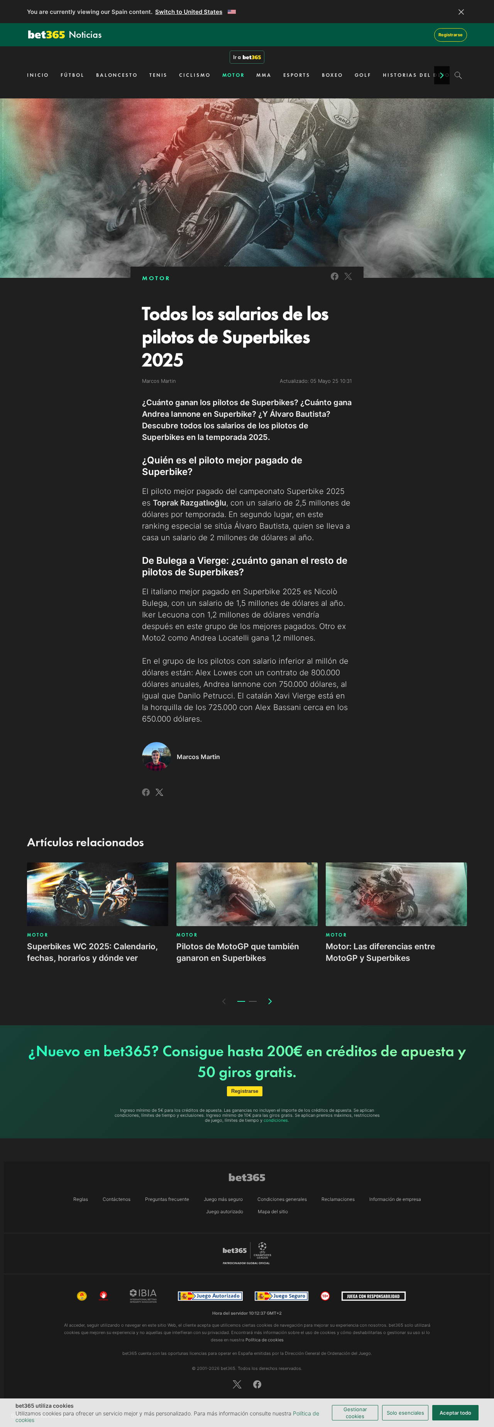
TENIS (158, 75)
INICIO (38, 75)
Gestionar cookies (355, 1412)
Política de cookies (264, 1339)
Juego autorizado (224, 1211)
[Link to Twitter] (348, 281)
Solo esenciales (405, 1413)
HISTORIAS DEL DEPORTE (422, 75)
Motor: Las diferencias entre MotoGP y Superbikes (380, 952)
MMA (264, 75)
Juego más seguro (223, 1199)
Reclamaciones (338, 1199)
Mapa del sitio (273, 1211)
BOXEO (332, 75)
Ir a (237, 57)
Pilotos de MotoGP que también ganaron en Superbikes (237, 952)
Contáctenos (116, 1199)
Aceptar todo (455, 1413)
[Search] (458, 75)
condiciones (276, 1120)
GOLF (363, 75)
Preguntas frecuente (167, 1199)
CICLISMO (194, 75)
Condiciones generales (282, 1199)
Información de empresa (395, 1199)
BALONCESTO (117, 75)
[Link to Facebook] (334, 281)
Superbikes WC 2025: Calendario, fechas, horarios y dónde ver (92, 952)
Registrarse (450, 34)
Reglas (80, 1199)
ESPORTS (296, 75)
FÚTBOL (72, 75)
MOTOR (233, 75)
